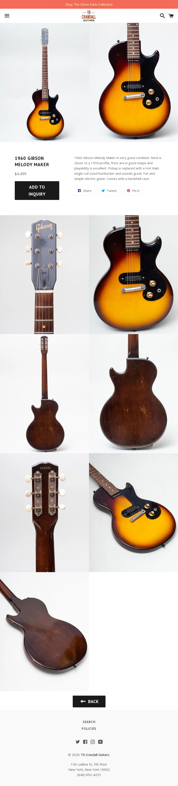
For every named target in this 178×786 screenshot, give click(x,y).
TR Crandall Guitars (95, 754)
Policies (89, 729)
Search (89, 722)
